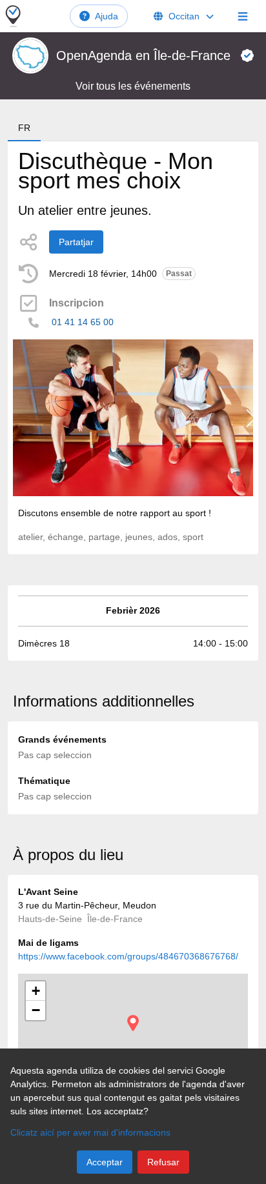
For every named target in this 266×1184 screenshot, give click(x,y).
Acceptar (105, 1162)
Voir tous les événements (133, 86)
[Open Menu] (243, 16)
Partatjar (76, 242)
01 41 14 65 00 (83, 322)
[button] (133, 1023)
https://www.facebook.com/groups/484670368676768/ (128, 956)
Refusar (163, 1162)
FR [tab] (24, 128)
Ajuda (106, 16)
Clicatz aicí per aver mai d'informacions (90, 1132)
